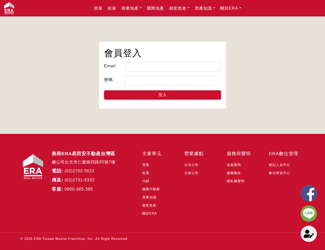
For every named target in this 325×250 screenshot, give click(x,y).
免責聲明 (234, 165)
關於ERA (229, 8)
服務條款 (234, 173)
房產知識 (203, 8)
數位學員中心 (279, 173)
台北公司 (191, 165)
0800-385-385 (78, 189)
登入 (162, 95)
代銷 (145, 181)
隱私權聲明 (236, 181)
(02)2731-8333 (79, 180)
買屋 (98, 8)
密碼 (108, 79)
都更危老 (177, 8)
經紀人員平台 (279, 165)
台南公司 (191, 173)
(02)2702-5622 (79, 171)
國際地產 (155, 8)
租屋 (112, 8)
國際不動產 (151, 189)
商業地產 (130, 8)
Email (110, 66)
